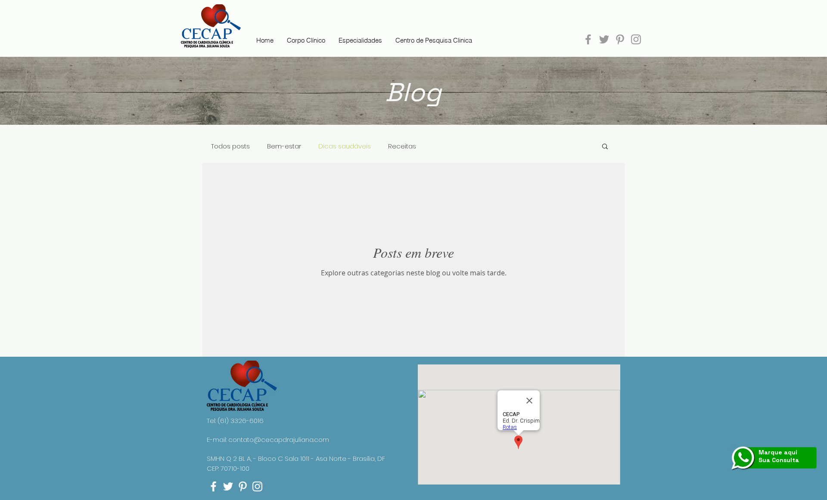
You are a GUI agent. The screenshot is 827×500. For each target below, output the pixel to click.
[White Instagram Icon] (257, 486)
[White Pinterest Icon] (242, 486)
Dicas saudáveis (344, 146)
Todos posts (230, 146)
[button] (605, 146)
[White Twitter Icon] (228, 486)
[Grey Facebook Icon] (588, 39)
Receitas (402, 146)
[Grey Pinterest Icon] (620, 39)
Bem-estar (284, 146)
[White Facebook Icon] (213, 486)
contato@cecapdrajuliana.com (278, 439)
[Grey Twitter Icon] (604, 39)
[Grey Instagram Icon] (636, 39)
